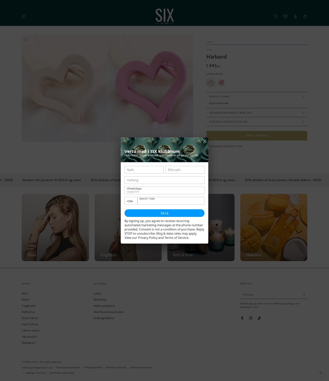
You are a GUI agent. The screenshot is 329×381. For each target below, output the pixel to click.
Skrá (164, 213)
